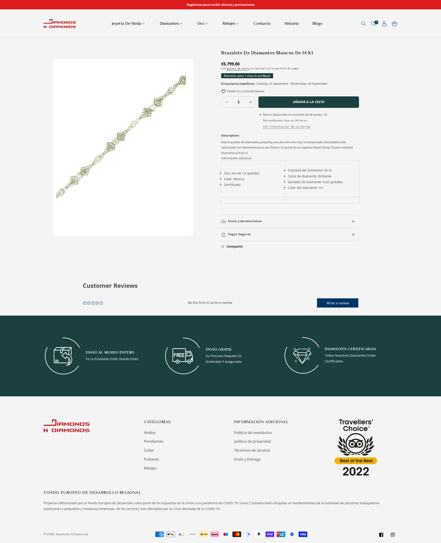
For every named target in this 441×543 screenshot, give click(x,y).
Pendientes (154, 441)
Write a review (337, 303)
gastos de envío (238, 68)
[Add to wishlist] (223, 91)
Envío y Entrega (247, 459)
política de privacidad (252, 441)
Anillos (149, 432)
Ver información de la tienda (287, 126)
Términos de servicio (252, 450)
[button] (129, 23)
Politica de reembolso (253, 432)
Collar (149, 450)
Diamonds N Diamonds (72, 534)
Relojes (150, 468)
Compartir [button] (234, 246)
